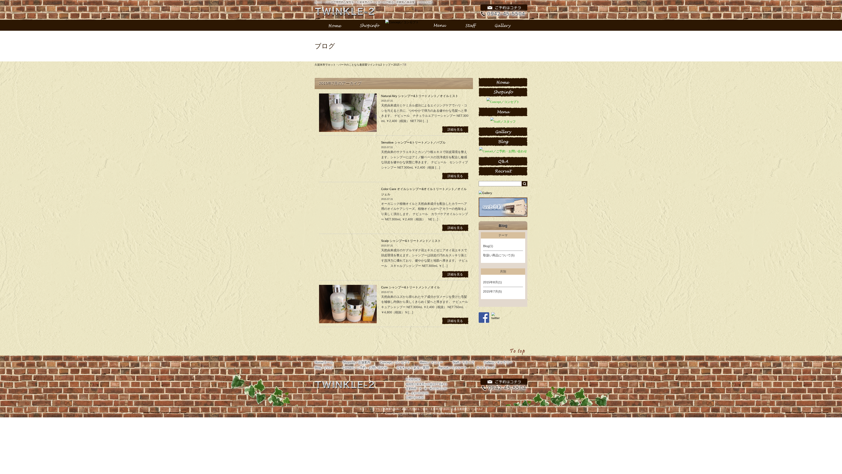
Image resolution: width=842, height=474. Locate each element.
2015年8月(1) (492, 282)
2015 (396, 64)
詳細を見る (455, 129)
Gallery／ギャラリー (498, 362)
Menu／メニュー (431, 362)
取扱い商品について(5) (499, 255)
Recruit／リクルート (453, 367)
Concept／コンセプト (395, 362)
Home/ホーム (324, 362)
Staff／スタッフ (463, 362)
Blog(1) (488, 246)
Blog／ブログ (324, 367)
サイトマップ (485, 367)
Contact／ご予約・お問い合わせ (365, 367)
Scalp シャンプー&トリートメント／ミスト (411, 240)
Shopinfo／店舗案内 (356, 362)
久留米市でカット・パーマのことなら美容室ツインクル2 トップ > (354, 64)
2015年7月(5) (492, 291)
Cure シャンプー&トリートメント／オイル (410, 287)
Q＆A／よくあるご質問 (413, 367)
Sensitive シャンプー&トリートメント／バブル (413, 142)
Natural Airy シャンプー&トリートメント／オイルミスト (419, 96)
